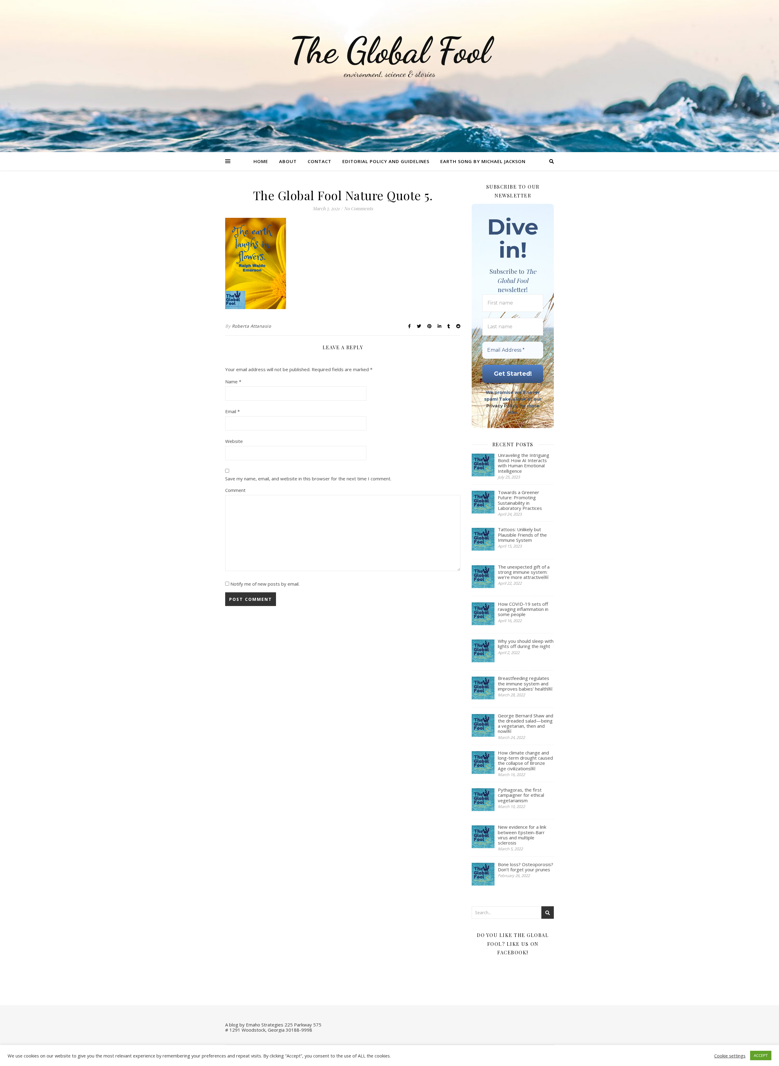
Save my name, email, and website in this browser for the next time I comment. (308, 479)
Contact (319, 161)
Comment (235, 490)
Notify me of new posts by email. (264, 584)
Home (260, 161)
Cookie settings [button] (730, 1055)
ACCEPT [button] (761, 1055)
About (288, 161)
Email (232, 411)
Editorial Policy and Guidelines (385, 161)
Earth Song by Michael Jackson (483, 161)
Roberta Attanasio (251, 326)
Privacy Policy (502, 406)
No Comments (358, 208)
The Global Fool (389, 51)
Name (233, 381)
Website (234, 441)
